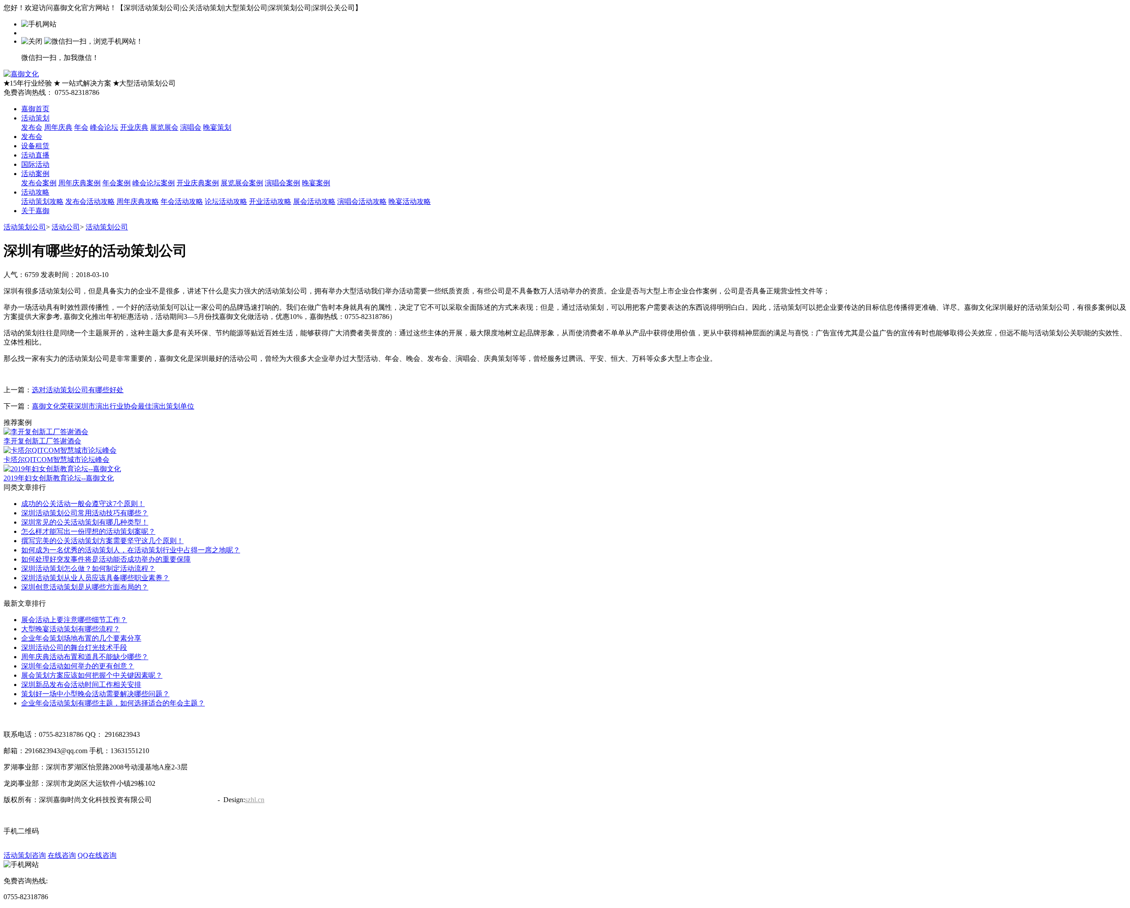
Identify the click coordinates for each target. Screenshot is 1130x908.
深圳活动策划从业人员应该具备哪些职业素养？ (95, 578)
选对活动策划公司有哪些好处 (78, 390)
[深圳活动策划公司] (21, 74)
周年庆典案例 (79, 183)
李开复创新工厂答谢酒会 (42, 441)
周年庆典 (58, 127)
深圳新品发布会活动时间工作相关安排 (81, 684)
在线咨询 (62, 855)
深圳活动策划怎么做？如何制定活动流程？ (88, 568)
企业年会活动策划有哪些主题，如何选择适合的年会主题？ (113, 703)
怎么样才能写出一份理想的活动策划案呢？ (88, 531)
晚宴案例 (316, 183)
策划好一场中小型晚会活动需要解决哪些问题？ (95, 694)
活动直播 (35, 155)
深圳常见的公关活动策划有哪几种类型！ (84, 522)
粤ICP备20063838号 (184, 799)
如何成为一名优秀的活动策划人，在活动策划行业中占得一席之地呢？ (130, 550)
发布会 (31, 127)
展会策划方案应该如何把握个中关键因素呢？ (91, 675)
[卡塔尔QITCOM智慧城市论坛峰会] (60, 450)
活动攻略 (35, 192)
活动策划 (35, 118)
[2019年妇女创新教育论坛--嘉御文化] (62, 469)
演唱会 (190, 127)
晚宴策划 (217, 127)
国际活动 (35, 164)
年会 (81, 127)
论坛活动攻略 (226, 201)
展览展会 (164, 127)
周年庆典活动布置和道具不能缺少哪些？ (84, 656)
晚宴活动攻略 (409, 201)
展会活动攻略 (314, 201)
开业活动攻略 (270, 201)
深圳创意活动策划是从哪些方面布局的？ (84, 587)
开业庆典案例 (198, 183)
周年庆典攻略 (138, 201)
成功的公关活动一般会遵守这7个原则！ (83, 503)
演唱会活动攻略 (362, 201)
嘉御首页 (35, 109)
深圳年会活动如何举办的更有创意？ (77, 666)
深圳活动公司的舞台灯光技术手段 (74, 647)
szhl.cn (254, 799)
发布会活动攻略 (90, 201)
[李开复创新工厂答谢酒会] (46, 431)
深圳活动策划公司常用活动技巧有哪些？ (84, 513)
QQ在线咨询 (97, 855)
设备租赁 (35, 146)
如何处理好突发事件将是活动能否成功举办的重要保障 (106, 559)
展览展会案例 (242, 183)
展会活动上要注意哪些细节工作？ (74, 619)
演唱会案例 (282, 183)
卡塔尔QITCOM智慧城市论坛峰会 (56, 459)
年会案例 (116, 183)
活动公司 (66, 227)
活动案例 (35, 173)
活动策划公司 (25, 227)
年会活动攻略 (182, 201)
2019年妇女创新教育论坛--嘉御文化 (59, 478)
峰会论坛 (104, 127)
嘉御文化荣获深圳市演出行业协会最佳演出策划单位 (113, 406)
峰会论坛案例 (153, 183)
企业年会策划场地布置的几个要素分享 (81, 638)
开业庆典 (134, 127)
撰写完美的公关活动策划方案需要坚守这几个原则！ (102, 540)
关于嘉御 (35, 210)
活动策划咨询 (25, 855)
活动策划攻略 (42, 201)
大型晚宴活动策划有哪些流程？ (70, 629)
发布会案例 (38, 183)
